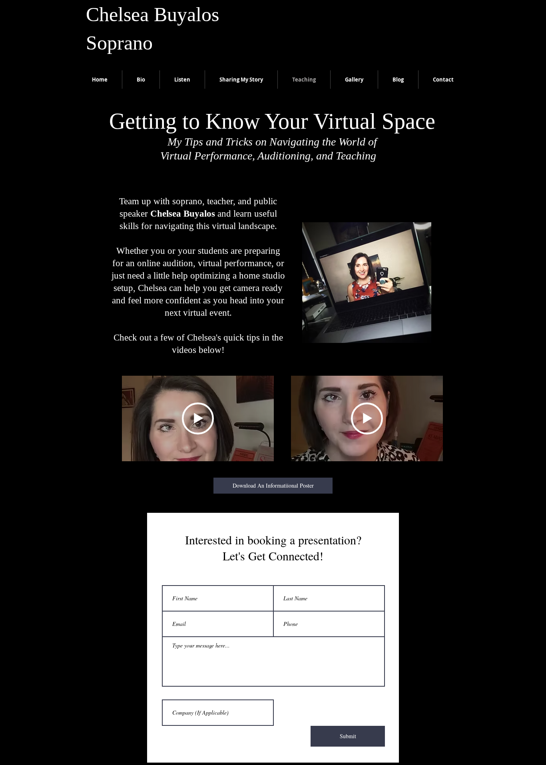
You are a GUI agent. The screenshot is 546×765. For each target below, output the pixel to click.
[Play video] (198, 418)
